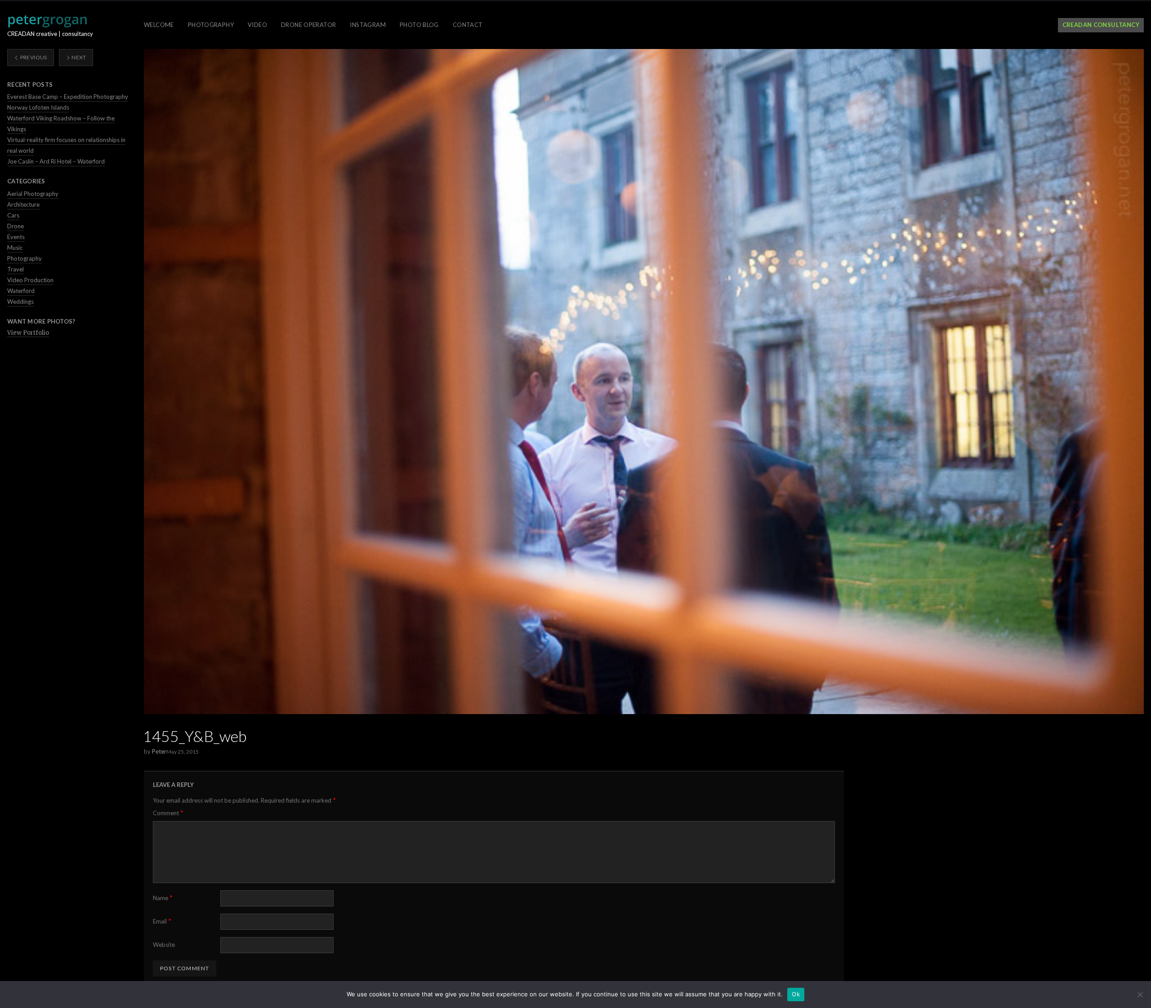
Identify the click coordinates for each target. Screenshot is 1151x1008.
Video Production (30, 280)
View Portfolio (28, 333)
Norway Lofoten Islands (38, 107)
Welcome (159, 24)
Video (257, 24)
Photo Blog (419, 24)
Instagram (368, 24)
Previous (33, 57)
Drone (15, 226)
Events (16, 236)
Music (14, 247)
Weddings (20, 301)
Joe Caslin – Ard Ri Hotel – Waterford (56, 161)
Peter (159, 751)
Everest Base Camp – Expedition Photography (67, 96)
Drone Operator (308, 24)
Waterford (21, 290)
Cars (13, 215)
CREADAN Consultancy (1100, 24)
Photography (211, 24)
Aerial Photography (32, 193)
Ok (796, 994)
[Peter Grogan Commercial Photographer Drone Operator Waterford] (47, 21)
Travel (15, 269)
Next (78, 57)
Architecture (23, 204)
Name (163, 897)
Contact (468, 24)
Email (162, 921)
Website (164, 944)
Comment (168, 813)
